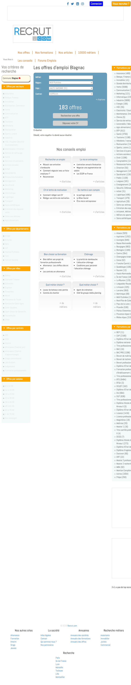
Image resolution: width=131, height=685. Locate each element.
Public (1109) (122, 177)
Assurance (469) (123, 73)
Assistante (105, 635)
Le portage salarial (84, 195)
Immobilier (105, 638)
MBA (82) (120, 467)
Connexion (96, 3)
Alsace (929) (121, 233)
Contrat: (38, 93)
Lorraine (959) (122, 290)
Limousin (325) (122, 287)
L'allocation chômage (85, 262)
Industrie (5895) (123, 100)
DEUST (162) (121, 386)
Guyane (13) (121, 270)
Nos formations (44, 53)
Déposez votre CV (70, 123)
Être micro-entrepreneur (86, 201)
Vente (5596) (122, 86)
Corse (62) (120, 260)
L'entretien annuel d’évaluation (89, 164)
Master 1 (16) (122, 426)
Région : (38, 82)
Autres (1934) (122, 473)
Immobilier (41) (122, 80)
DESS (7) (120, 436)
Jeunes (13, 648)
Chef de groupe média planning (89, 293)
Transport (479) (123, 198)
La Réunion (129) (123, 280)
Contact (44, 638)
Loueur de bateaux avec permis (55, 290)
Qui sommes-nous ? (49, 641)
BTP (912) (120, 130)
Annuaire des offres (78, 641)
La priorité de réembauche (87, 259)
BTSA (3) (120, 382)
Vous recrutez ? (121, 3)
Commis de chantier (51, 293)
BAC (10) (120, 349)
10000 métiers (87, 53)
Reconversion (48, 177)
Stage (13, 644)
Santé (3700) (122, 134)
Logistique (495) (123, 194)
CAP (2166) (121, 335)
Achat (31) (121, 191)
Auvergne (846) (122, 239)
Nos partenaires (47, 644)
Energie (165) (122, 103)
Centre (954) (121, 253)
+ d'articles (65, 181)
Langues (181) (122, 181)
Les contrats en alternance (54, 271)
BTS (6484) (121, 379)
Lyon (57, 664)
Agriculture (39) (123, 201)
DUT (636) (120, 396)
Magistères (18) (123, 419)
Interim (13, 641)
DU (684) (120, 392)
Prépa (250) (121, 477)
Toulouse (59, 670)
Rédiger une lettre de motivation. (56, 198)
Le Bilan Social (82, 198)
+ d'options (100, 99)
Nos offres (24, 53)
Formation (15, 638)
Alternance (15, 635)
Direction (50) (122, 167)
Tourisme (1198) (123, 137)
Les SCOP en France (85, 173)
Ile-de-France (61, 660)
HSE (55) (120, 107)
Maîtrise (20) (121, 423)
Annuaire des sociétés (80, 635)
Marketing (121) (123, 93)
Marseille (59, 667)
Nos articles (65, 53)
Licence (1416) (122, 413)
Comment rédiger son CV (53, 195)
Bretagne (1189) (123, 249)
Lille (57, 673)
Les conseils (25, 61)
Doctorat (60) (122, 453)
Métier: (38, 77)
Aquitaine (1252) (123, 236)
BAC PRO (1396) (123, 352)
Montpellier (60, 677)
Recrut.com (72, 625)
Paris (58, 657)
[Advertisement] (75, 235)
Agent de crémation (84, 290)
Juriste (103, 641)
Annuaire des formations (80, 638)
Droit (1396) (121, 157)
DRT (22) (120, 456)
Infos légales (46, 635)
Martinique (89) (122, 293)
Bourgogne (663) (123, 246)
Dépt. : (38, 88)
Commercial (105, 644)
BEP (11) (120, 332)
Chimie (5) (120, 117)
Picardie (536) (122, 307)
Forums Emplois (47, 61)
